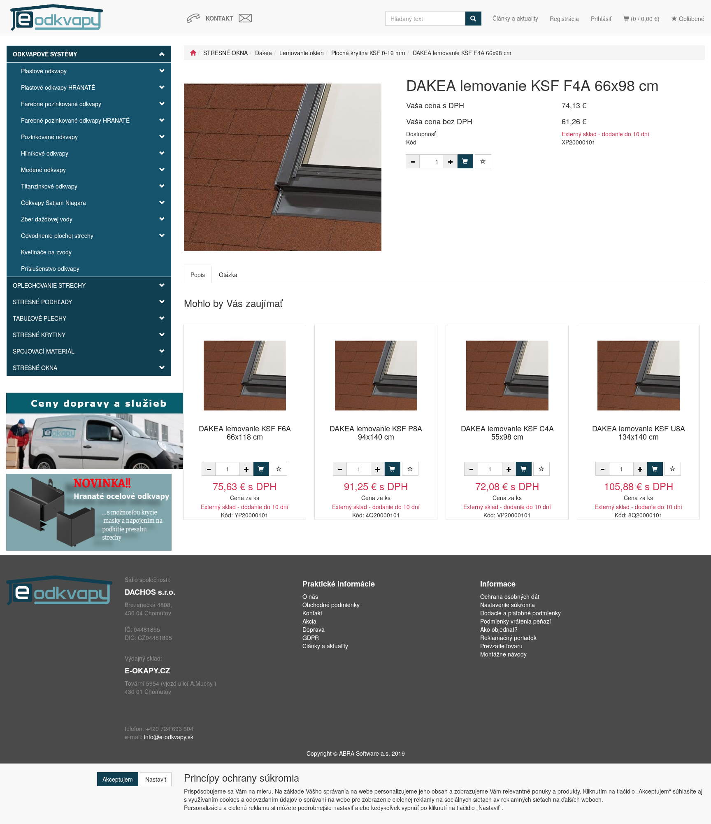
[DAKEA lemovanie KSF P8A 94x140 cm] (376, 375)
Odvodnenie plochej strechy (57, 235)
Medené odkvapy (43, 169)
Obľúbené (690, 18)
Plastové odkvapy (44, 71)
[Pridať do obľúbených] (483, 161)
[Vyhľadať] (473, 19)
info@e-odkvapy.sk (168, 737)
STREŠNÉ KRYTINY (39, 335)
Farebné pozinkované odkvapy (61, 104)
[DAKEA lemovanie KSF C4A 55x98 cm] (507, 375)
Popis (198, 274)
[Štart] (193, 53)
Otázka (228, 274)
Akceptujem (117, 779)
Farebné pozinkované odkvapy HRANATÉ (75, 120)
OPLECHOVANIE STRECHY (49, 285)
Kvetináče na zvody (46, 252)
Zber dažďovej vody (46, 219)
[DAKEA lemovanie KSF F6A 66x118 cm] (245, 375)
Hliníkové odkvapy (44, 153)
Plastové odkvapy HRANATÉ (58, 87)
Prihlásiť (601, 18)
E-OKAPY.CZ (147, 670)
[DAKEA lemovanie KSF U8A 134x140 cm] (638, 375)
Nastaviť (155, 779)
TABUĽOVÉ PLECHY (39, 318)
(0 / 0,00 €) (644, 18)
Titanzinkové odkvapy (49, 186)
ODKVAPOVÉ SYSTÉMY (45, 54)
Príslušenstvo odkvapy (50, 268)
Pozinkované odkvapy (49, 137)
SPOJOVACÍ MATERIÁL (43, 351)
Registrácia (564, 18)
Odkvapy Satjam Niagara (53, 202)
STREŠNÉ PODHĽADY (42, 302)
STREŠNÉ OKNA (35, 367)
